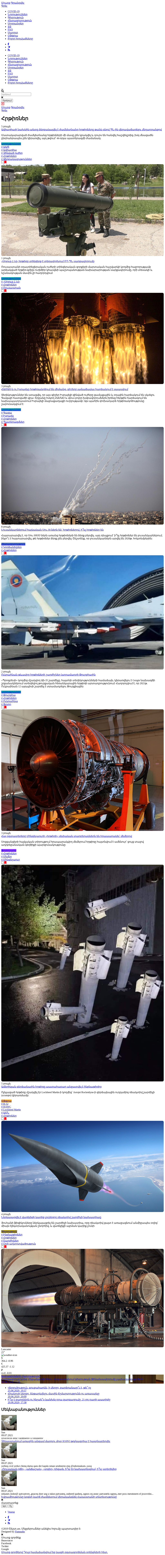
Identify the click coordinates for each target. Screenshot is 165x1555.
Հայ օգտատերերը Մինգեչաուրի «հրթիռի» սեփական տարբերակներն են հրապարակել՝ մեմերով (66, 836)
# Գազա (6, 412)
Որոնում (7, 100)
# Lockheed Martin (11, 1109)
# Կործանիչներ (11, 547)
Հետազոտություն (20, 20)
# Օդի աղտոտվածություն (18, 1243)
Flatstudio (20, 1531)
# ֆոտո (6, 704)
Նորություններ (17, 14)
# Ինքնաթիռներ (11, 1234)
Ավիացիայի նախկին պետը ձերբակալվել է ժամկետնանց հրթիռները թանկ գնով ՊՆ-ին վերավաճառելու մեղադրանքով (81, 129)
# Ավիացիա (9, 150)
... (2, 88)
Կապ (11, 1511)
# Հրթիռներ (9, 156)
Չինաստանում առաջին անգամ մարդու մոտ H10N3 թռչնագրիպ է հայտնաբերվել (55, 1441)
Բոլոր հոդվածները (20, 38)
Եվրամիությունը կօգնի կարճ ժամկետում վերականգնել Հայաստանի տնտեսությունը (59, 1497)
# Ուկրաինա (9, 701)
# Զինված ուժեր (12, 153)
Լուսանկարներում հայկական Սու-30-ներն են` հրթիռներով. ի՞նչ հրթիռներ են (52, 529)
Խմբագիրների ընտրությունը (20, 1376)
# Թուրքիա (8, 695)
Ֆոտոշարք (8, 850)
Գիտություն (16, 17)
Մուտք (5, 2)
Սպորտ (13, 32)
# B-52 (4, 1103)
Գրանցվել (17, 2)
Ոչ (10, 1506)
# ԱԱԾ (5, 147)
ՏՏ (9, 26)
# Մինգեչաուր (10, 859)
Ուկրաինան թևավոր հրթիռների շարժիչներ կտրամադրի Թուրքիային (48, 674)
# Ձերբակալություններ (16, 159)
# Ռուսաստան (11, 287)
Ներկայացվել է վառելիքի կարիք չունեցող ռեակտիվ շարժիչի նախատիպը (51, 1217)
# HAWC (6, 1106)
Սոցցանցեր (16, 23)
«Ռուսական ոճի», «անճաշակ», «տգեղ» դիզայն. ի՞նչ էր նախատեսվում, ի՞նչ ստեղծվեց (58, 1469)
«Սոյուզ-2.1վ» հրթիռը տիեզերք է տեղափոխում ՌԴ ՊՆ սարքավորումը (47, 261)
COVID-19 (13, 11)
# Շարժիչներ (10, 1240)
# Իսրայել (7, 415)
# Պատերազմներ (12, 422)
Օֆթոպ (13, 35)
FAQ (10, 29)
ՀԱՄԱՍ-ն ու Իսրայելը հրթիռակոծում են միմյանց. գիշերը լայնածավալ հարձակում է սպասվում (64, 389)
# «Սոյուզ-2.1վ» (10, 281)
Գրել (4, 6)
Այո (4, 1506)
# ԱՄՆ (5, 1112)
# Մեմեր (6, 856)
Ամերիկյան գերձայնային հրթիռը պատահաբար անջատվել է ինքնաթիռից (51, 1086)
